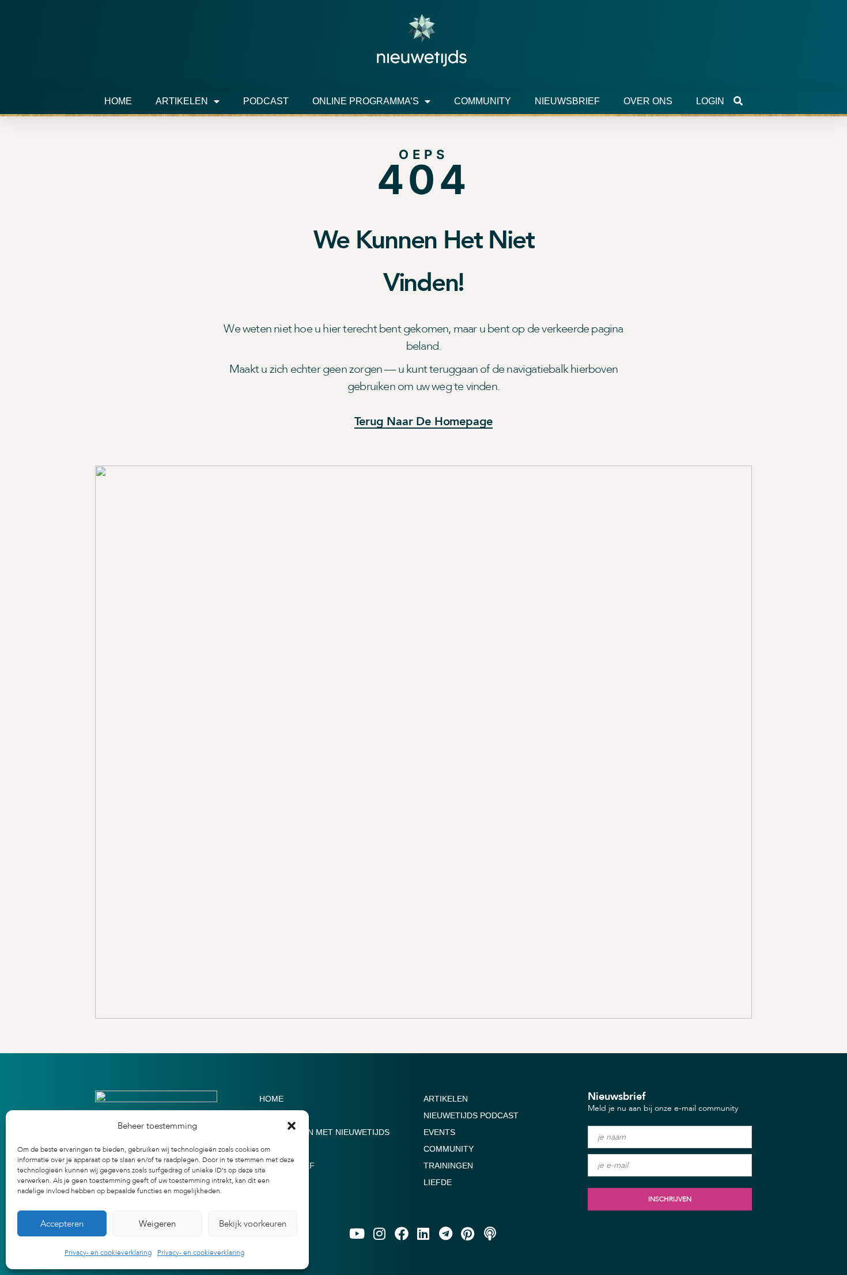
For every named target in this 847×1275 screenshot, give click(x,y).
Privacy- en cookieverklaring (108, 1252)
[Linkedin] (423, 1233)
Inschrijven (669, 1199)
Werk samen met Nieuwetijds (324, 1132)
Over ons (647, 101)
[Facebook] (401, 1233)
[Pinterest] (468, 1233)
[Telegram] (445, 1233)
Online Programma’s (365, 101)
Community (482, 101)
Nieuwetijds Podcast (471, 1115)
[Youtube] (357, 1233)
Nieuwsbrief (567, 101)
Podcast (266, 101)
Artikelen (182, 101)
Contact (278, 1148)
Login (710, 101)
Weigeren (157, 1223)
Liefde (437, 1182)
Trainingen (448, 1165)
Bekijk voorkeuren (252, 1223)
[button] (291, 1126)
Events (439, 1132)
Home (118, 101)
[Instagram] (379, 1233)
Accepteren (62, 1223)
